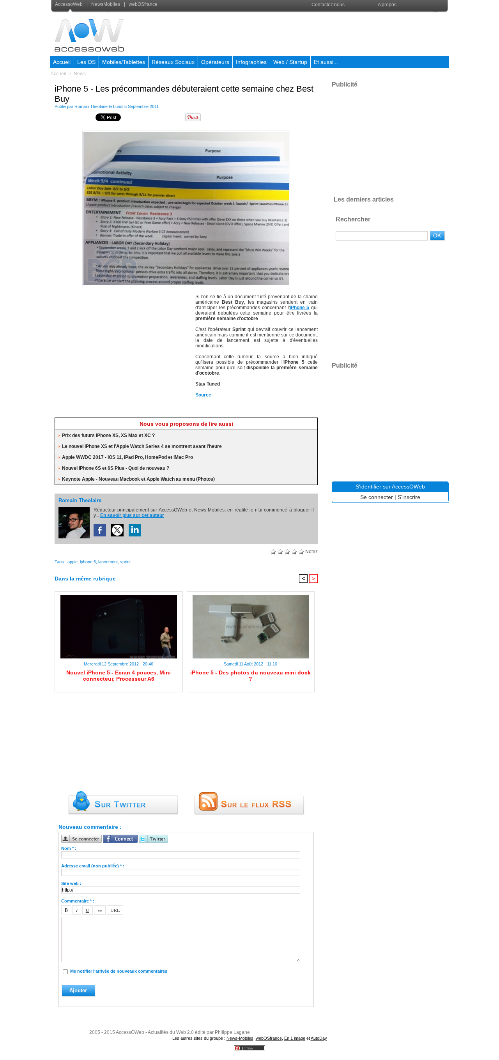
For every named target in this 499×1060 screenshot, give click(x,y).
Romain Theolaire (91, 106)
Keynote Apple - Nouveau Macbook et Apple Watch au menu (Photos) (138, 479)
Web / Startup (290, 62)
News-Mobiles (239, 1038)
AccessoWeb (69, 4)
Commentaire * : (77, 901)
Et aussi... (326, 62)
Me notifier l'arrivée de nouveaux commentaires (118, 971)
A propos (387, 4)
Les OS (86, 62)
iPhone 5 (300, 307)
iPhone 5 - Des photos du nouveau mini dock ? (250, 675)
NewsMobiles (105, 4)
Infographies (251, 62)
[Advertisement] (307, 32)
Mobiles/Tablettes (123, 62)
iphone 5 (88, 561)
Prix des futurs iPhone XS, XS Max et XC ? (108, 435)
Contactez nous (328, 4)
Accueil (62, 62)
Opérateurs (215, 62)
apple (72, 561)
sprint (125, 561)
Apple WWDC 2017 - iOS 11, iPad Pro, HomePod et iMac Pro (127, 457)
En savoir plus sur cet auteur (132, 515)
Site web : (71, 883)
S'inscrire (409, 497)
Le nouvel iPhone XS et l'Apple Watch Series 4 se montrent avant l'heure (142, 446)
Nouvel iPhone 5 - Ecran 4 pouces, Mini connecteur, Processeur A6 (118, 675)
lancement (108, 561)
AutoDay (319, 1038)
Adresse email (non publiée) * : (92, 866)
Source (203, 395)
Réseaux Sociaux (173, 62)
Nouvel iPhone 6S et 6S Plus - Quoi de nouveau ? (115, 468)
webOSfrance (142, 4)
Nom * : (68, 848)
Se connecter (376, 497)
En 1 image (294, 1038)
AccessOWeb (130, 1032)
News (80, 73)
